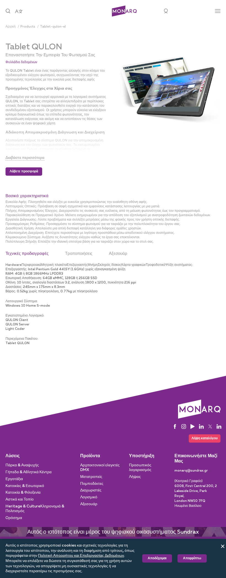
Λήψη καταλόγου (205, 438)
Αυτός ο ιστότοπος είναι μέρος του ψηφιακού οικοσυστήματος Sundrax (113, 532)
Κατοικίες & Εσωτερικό (25, 486)
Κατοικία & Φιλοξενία (23, 492)
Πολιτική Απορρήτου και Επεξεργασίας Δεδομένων (81, 556)
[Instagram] (183, 426)
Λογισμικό (88, 497)
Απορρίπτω (192, 558)
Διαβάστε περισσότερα (25, 158)
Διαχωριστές (90, 490)
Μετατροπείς (91, 477)
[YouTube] (192, 426)
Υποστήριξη (141, 456)
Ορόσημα (14, 518)
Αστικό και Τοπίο (20, 499)
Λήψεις (135, 477)
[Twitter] (210, 426)
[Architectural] (124, 11)
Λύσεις (13, 456)
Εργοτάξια (14, 479)
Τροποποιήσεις (78, 253)
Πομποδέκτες (91, 484)
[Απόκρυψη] (222, 546)
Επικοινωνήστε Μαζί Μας (195, 459)
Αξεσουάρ (118, 253)
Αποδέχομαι (157, 558)
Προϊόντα (90, 456)
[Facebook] (175, 426)
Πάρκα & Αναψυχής (22, 465)
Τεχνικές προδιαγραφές (27, 253)
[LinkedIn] (201, 426)
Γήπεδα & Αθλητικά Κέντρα (29, 472)
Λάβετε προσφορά (24, 171)
